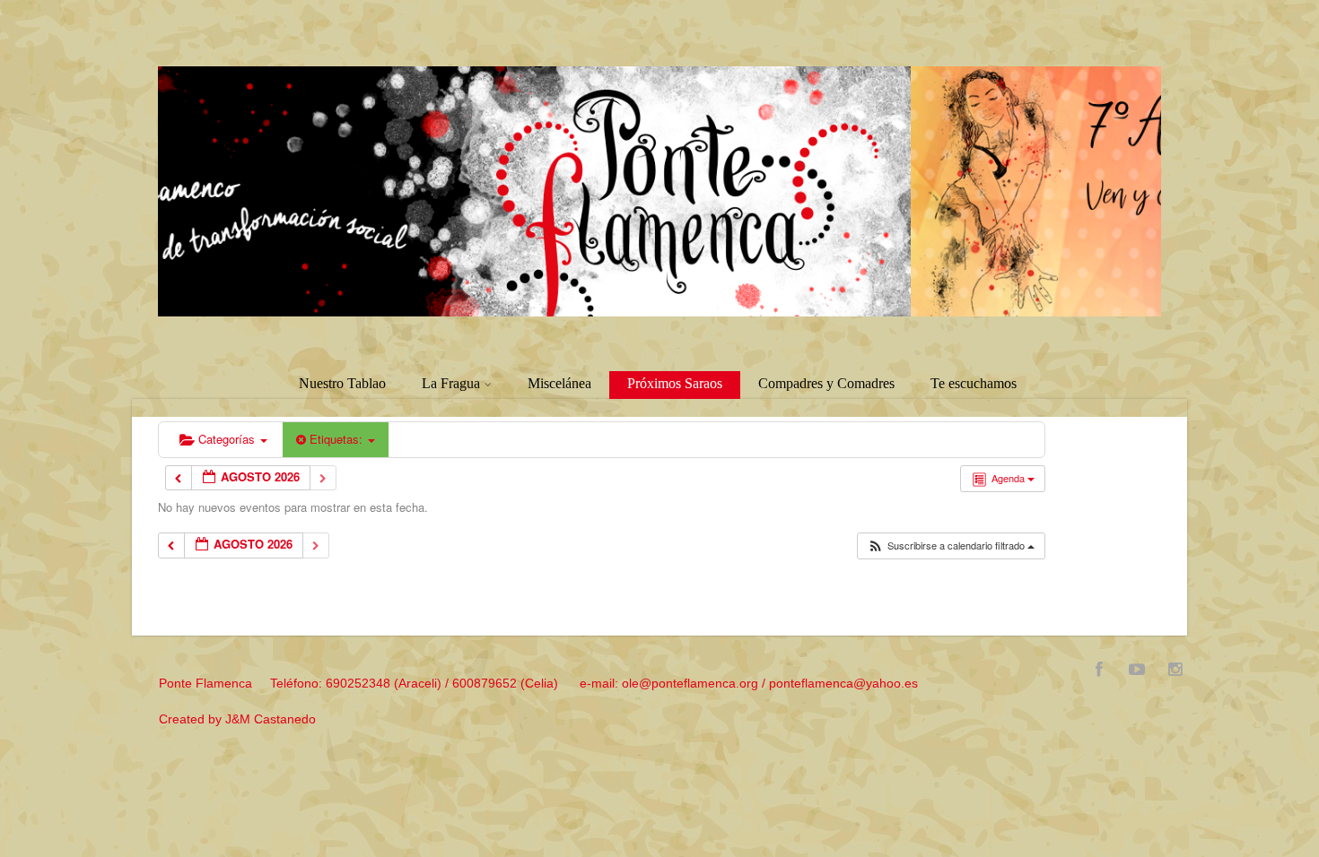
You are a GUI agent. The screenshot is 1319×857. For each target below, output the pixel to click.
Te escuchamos (973, 383)
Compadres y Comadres (826, 383)
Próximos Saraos (674, 383)
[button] (951, 545)
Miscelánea (559, 383)
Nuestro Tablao (342, 383)
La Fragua (451, 383)
